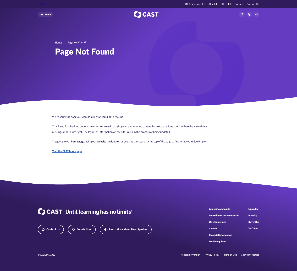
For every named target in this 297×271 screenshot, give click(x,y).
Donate (239, 4)
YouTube (253, 228)
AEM (210, 4)
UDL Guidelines (192, 4)
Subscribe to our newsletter (224, 215)
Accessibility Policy (190, 255)
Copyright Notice (250, 255)
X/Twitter (253, 222)
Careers (213, 228)
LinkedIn (253, 209)
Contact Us (253, 4)
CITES (224, 4)
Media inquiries (217, 241)
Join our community (219, 209)
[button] (249, 14)
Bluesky (252, 215)
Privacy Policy (212, 255)
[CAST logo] (146, 14)
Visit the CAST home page (67, 151)
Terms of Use (230, 255)
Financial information (220, 235)
